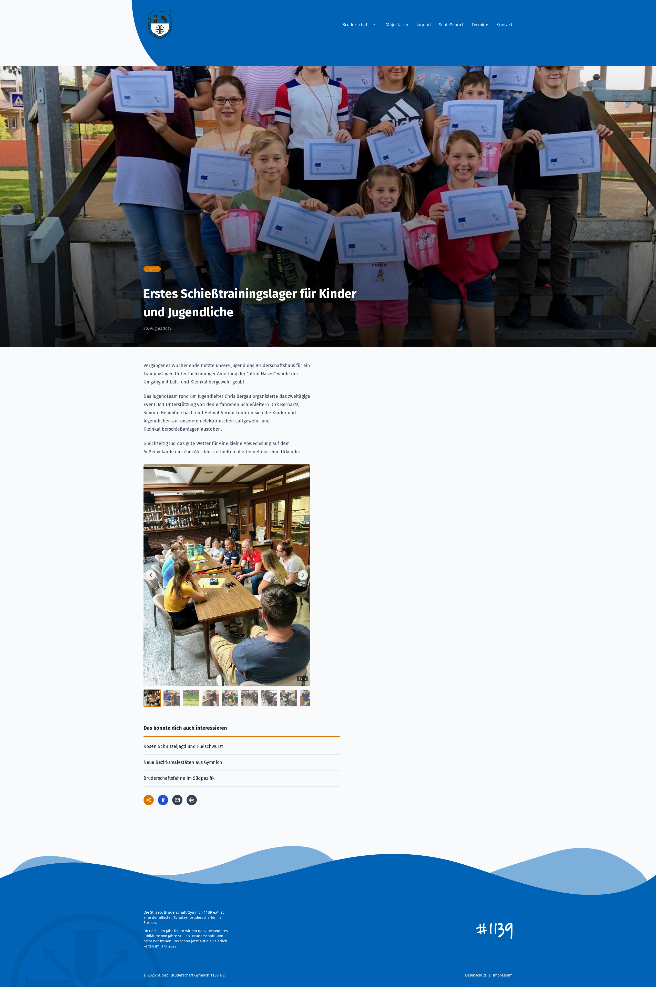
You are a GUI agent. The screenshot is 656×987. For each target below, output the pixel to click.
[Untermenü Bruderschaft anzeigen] (373, 24)
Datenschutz (476, 975)
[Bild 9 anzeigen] (308, 698)
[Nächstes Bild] (303, 575)
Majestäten (397, 24)
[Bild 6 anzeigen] (249, 698)
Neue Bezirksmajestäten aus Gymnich (183, 762)
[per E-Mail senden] (177, 800)
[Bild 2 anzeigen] (171, 698)
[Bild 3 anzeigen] (191, 698)
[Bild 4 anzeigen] (210, 698)
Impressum (502, 975)
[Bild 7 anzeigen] (269, 698)
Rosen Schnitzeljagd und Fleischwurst (183, 746)
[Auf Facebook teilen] (163, 800)
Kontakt (504, 24)
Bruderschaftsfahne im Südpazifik (179, 778)
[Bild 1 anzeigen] (152, 698)
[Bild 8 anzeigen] (288, 698)
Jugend (424, 24)
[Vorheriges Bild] (151, 575)
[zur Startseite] (160, 24)
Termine (479, 24)
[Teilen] (149, 800)
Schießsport (451, 24)
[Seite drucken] (192, 800)
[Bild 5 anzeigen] (230, 698)
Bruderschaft (355, 24)
